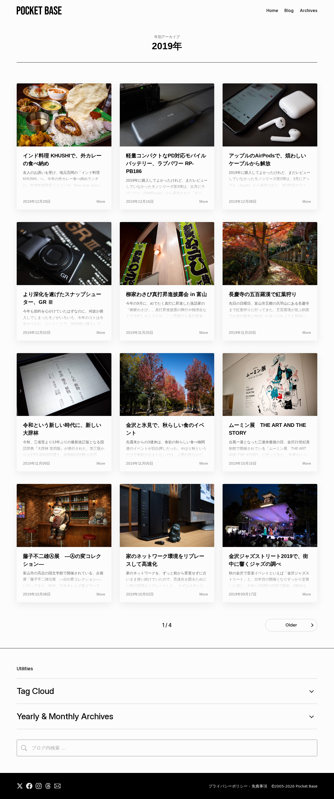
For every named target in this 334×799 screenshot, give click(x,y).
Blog (289, 10)
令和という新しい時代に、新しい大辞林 (62, 429)
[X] (20, 786)
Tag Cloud (35, 691)
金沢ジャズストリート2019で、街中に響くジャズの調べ (268, 560)
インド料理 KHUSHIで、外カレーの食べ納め (62, 159)
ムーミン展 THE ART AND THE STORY (267, 429)
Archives (308, 10)
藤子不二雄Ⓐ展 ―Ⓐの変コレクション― (62, 560)
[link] (57, 786)
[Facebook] (29, 786)
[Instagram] (38, 786)
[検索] (24, 748)
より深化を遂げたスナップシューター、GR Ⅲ (62, 298)
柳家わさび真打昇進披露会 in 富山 (166, 294)
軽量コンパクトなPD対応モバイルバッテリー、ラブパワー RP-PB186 (166, 163)
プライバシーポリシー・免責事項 (237, 786)
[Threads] (48, 786)
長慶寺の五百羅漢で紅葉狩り (263, 294)
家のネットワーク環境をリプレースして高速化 (165, 560)
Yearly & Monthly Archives (65, 716)
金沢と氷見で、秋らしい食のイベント (165, 429)
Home (272, 10)
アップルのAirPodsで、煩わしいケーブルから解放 (267, 159)
